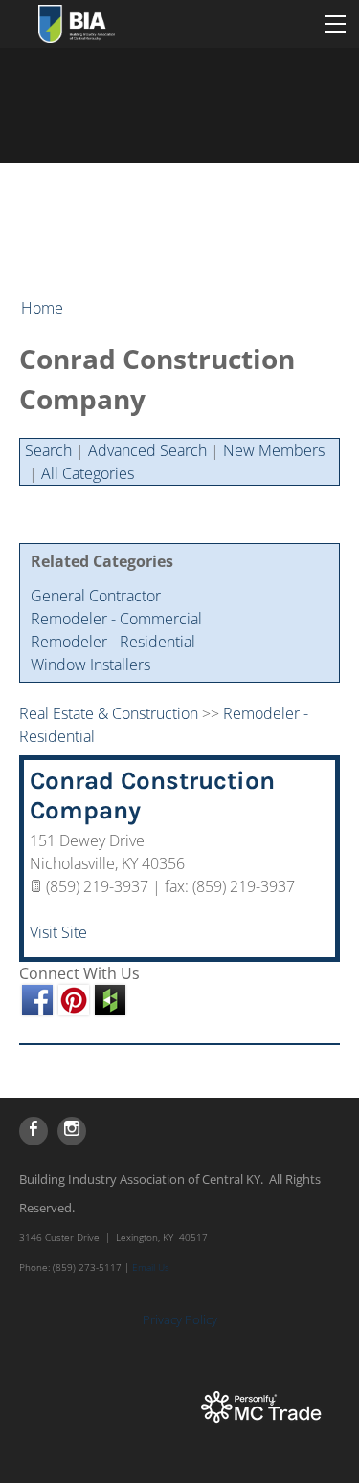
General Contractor (96, 595)
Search (48, 450)
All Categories (87, 473)
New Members (274, 450)
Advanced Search (147, 450)
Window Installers (90, 664)
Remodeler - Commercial (116, 618)
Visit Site (58, 932)
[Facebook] (33, 1131)
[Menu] (335, 24)
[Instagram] (71, 1131)
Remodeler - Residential (113, 641)
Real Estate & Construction (108, 713)
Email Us (150, 1267)
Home (42, 307)
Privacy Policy (180, 1319)
